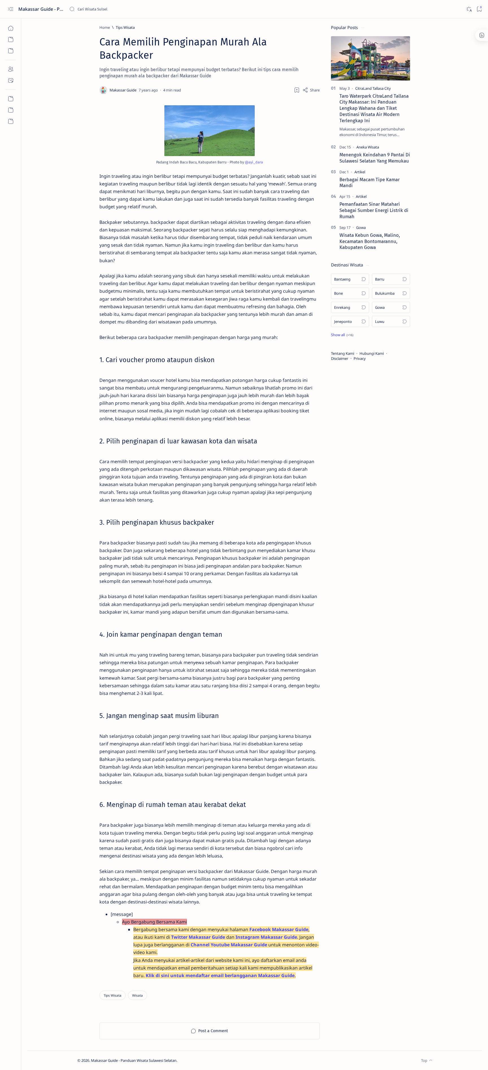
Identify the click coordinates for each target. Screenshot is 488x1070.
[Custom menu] (11, 110)
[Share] (311, 90)
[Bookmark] (479, 9)
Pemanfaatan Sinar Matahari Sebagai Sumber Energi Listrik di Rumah (373, 210)
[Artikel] (359, 172)
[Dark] (469, 9)
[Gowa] (361, 227)
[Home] (11, 28)
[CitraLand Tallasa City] (373, 88)
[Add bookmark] (297, 90)
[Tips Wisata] (112, 995)
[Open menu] (11, 9)
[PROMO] (11, 98)
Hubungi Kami (372, 353)
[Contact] (11, 80)
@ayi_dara (254, 162)
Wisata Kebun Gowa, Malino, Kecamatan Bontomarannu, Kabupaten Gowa (369, 241)
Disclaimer (339, 358)
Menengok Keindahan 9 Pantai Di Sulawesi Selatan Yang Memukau (374, 158)
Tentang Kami (342, 353)
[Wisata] (137, 995)
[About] (11, 69)
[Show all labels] (342, 335)
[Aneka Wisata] (367, 147)
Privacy (360, 358)
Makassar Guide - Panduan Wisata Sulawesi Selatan (41, 9)
